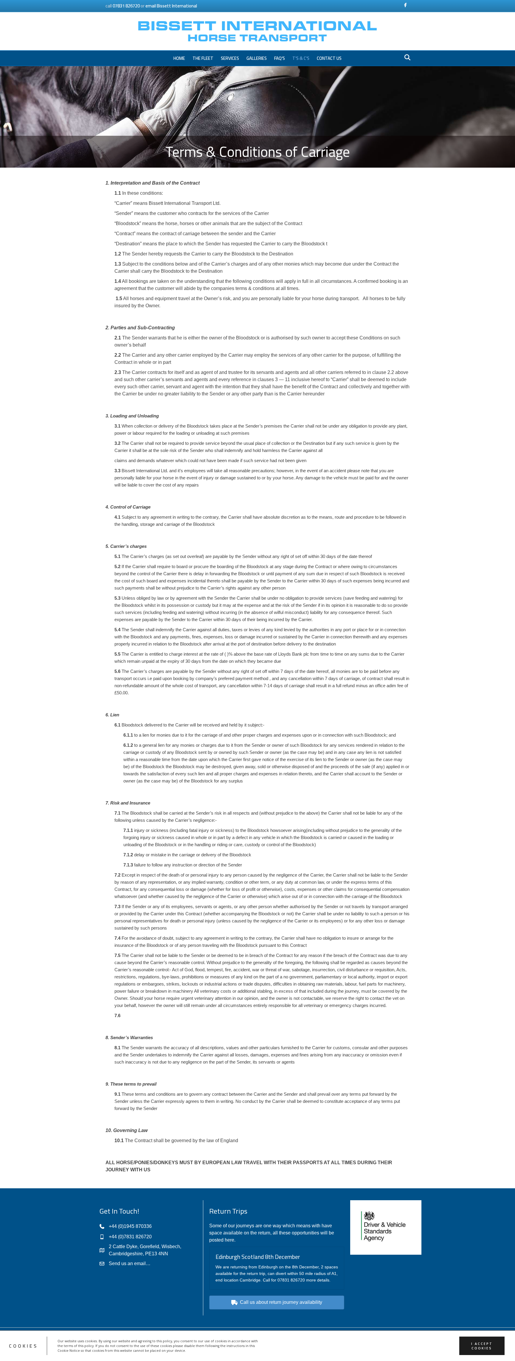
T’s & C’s (300, 58)
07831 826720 (126, 5)
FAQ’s (279, 58)
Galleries (256, 58)
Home (179, 58)
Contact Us (329, 58)
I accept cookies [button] (482, 1345)
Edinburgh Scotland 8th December (257, 1256)
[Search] (405, 57)
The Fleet (203, 58)
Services (230, 58)
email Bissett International (171, 5)
